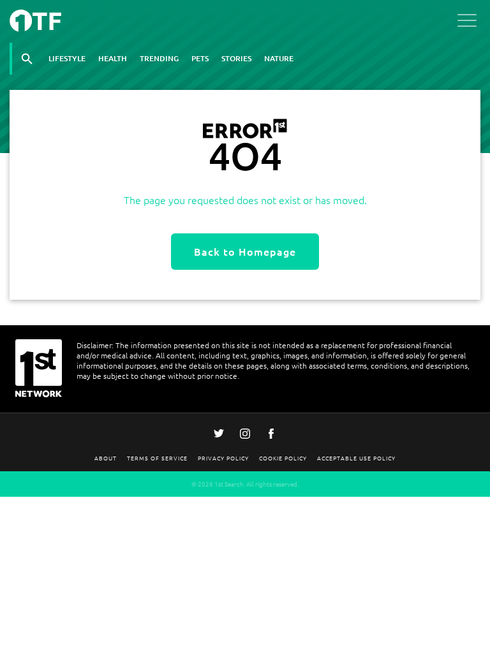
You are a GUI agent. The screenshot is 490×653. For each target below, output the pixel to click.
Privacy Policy (223, 457)
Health (112, 58)
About (105, 457)
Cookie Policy (283, 457)
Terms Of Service (157, 457)
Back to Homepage (245, 251)
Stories (236, 58)
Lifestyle (66, 58)
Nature (278, 58)
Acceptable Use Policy (356, 457)
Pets (200, 58)
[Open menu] (467, 22)
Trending (159, 58)
